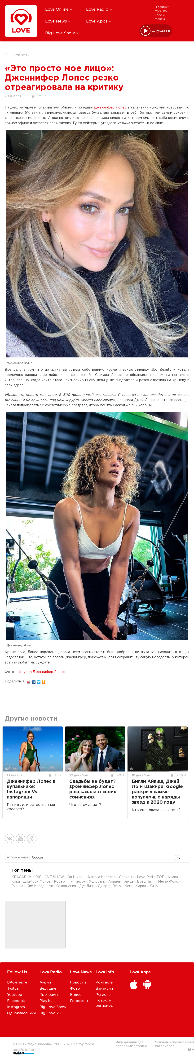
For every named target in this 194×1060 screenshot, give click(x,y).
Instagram (16, 1007)
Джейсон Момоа (37, 881)
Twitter (13, 988)
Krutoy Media (83, 1044)
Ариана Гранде (121, 881)
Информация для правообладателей (131, 1043)
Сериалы (126, 877)
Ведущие (48, 988)
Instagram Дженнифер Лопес (40, 672)
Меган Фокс (168, 881)
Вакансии (104, 988)
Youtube (14, 994)
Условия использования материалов (174, 1043)
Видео (76, 994)
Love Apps (97, 21)
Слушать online (160, 30)
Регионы (103, 994)
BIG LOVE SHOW (50, 877)
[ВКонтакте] (33, 681)
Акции (45, 982)
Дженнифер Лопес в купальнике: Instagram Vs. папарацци (31, 789)
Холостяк (97, 881)
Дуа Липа (87, 886)
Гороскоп (79, 1000)
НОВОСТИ (21, 55)
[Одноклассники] (43, 681)
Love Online (57, 9)
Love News (56, 21)
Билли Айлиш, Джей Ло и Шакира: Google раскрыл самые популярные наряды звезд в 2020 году (157, 792)
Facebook (16, 1000)
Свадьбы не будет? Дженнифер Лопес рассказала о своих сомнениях (92, 789)
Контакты (105, 982)
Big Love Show (60, 33)
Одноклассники (21, 1013)
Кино (153, 886)
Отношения (66, 886)
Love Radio (98, 9)
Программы (50, 994)
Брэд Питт (146, 881)
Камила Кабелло (102, 877)
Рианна (17, 886)
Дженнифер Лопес (110, 107)
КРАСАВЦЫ (21, 877)
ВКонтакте (17, 982)
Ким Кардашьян (39, 886)
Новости (78, 982)
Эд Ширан (76, 877)
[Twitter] (38, 681)
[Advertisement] (35, 925)
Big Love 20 (50, 1013)
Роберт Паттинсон (70, 881)
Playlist (46, 1000)
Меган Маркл (135, 886)
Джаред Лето (109, 886)
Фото (75, 988)
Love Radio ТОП (150, 877)
